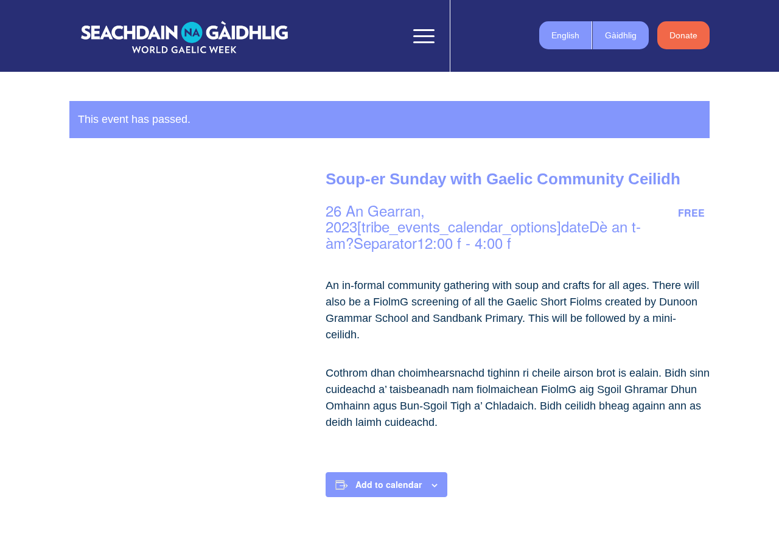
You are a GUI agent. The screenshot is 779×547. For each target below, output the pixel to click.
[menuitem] (391, 36)
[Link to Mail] (524, 35)
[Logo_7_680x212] (184, 36)
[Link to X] (487, 35)
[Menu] (420, 36)
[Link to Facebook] (469, 35)
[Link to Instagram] (506, 35)
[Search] (391, 36)
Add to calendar (388, 484)
